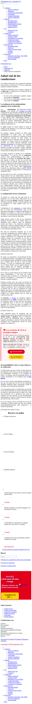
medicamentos (27, 166)
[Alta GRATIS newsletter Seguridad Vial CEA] (16, 549)
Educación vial (8, 44)
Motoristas (11, 11)
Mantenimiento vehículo (14, 24)
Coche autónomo (12, 25)
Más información (9, 546)
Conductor (7, 8)
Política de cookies (9, 613)
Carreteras (11, 32)
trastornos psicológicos (7, 144)
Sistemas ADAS (12, 27)
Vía (5, 28)
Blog (5, 60)
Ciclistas (10, 51)
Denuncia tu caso (13, 30)
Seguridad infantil (13, 46)
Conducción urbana (13, 40)
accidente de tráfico (25, 111)
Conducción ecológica (14, 41)
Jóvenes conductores (13, 17)
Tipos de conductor (13, 9)
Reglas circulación (13, 35)
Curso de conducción (14, 57)
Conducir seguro (12, 36)
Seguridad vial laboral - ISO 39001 (17, 56)
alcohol (14, 298)
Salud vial (10, 48)
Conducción (7, 33)
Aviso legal (7, 615)
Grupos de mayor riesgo (14, 49)
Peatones (10, 52)
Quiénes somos (8, 609)
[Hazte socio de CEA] (25, 586)
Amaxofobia (11, 14)
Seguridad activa (12, 20)
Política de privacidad (10, 610)
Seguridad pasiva (12, 22)
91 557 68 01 (16, 357)
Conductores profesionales (15, 12)
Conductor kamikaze (13, 16)
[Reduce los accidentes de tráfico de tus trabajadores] (16, 560)
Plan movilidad (12, 59)
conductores (17, 208)
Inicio (5, 66)
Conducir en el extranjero (15, 43)
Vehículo (6, 19)
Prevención (7, 54)
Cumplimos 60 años (9, 596)
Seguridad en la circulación (15, 38)
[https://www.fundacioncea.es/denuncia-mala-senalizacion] (8, 566)
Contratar (7, 502)
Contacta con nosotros (10, 612)
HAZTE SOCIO (16, 352)
